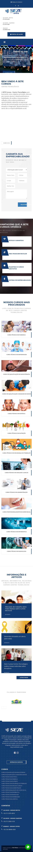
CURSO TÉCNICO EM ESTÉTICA (9, 777)
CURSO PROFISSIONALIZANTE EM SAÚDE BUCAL (13, 790)
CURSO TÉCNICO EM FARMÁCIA (9, 779)
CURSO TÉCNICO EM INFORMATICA (10, 792)
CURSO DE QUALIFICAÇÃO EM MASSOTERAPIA (13, 772)
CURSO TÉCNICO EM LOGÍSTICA (9, 799)
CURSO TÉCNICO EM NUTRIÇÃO (9, 781)
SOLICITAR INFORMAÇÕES (24, 204)
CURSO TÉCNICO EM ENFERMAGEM (10, 797)
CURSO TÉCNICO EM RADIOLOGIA (10, 794)
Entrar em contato (16, 762)
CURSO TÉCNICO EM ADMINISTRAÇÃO (11, 788)
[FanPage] (15, 5)
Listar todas (24, 677)
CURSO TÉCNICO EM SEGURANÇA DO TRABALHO (14, 783)
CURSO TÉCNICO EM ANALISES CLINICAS (11, 786)
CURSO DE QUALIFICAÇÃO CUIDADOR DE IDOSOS (14, 774)
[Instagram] (18, 5)
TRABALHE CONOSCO (17, 2)
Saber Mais (6, 143)
